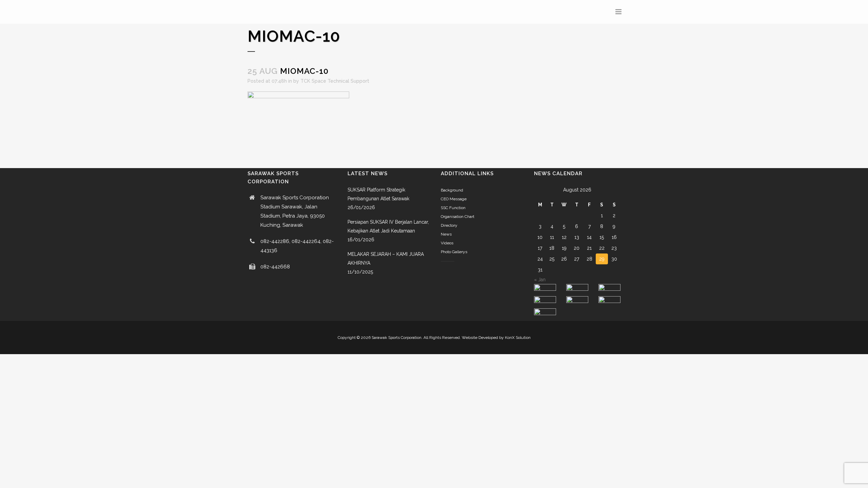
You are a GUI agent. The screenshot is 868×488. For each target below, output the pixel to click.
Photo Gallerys (454, 251)
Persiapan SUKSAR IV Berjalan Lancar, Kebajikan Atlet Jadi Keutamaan (388, 226)
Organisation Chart (457, 216)
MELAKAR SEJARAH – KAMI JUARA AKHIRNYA (386, 258)
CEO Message (454, 199)
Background (452, 190)
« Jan (540, 279)
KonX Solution (518, 337)
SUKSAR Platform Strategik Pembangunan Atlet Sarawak (378, 194)
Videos (447, 243)
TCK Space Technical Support (334, 81)
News (446, 234)
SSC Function (453, 207)
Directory (449, 225)
